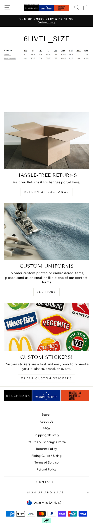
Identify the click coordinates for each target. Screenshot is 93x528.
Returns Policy (46, 448)
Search (46, 414)
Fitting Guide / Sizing (46, 455)
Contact (45, 482)
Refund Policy (47, 469)
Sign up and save (45, 492)
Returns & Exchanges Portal (47, 442)
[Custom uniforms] (46, 231)
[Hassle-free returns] (46, 140)
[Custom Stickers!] (46, 327)
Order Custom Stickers (46, 378)
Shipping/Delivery (46, 435)
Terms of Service (46, 462)
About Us (46, 421)
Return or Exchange (46, 191)
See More (46, 291)
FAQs (46, 428)
